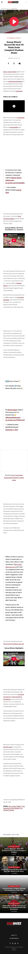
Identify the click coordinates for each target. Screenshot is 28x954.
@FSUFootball (12, 410)
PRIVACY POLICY (14, 949)
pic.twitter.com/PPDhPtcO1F (15, 420)
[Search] (26, 2)
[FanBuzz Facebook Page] (10, 943)
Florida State (14, 8)
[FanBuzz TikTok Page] (15, 943)
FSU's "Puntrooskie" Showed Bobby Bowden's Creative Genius (14, 477)
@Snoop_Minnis (16, 177)
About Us (14, 935)
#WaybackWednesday (13, 417)
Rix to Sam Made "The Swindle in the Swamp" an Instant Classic (14, 808)
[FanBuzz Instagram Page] (12, 943)
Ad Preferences (14, 938)
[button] (2, 2)
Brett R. (11, 58)
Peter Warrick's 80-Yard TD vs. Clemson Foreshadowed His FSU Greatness (14, 907)
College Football (4, 8)
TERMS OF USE (14, 948)
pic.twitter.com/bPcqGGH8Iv (15, 183)
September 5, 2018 (11, 429)
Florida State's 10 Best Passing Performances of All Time (14, 889)
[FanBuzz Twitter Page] (18, 943)
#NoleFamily (9, 180)
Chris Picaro (14, 892)
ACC (9, 8)
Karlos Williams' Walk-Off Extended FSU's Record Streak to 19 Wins (14, 850)
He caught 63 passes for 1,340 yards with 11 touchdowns (13, 697)
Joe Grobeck (14, 873)
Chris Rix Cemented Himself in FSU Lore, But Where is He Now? (14, 870)
